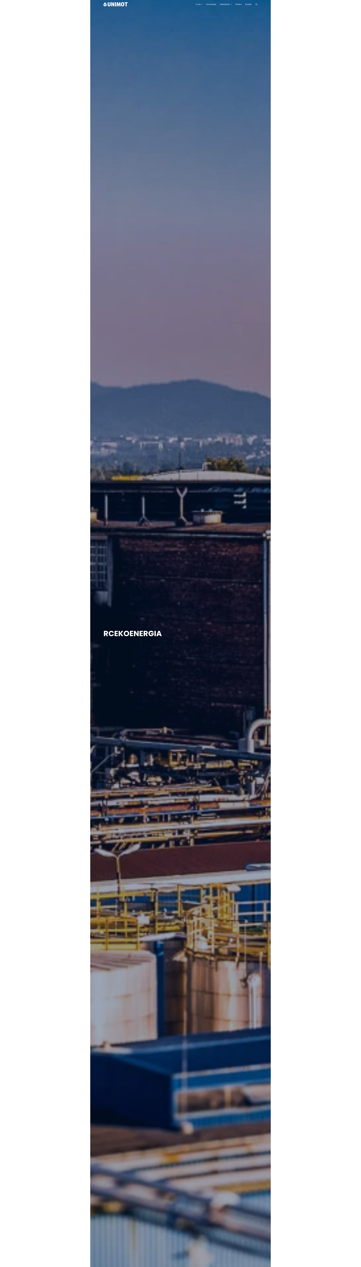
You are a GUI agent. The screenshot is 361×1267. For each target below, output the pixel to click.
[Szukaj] (256, 4)
